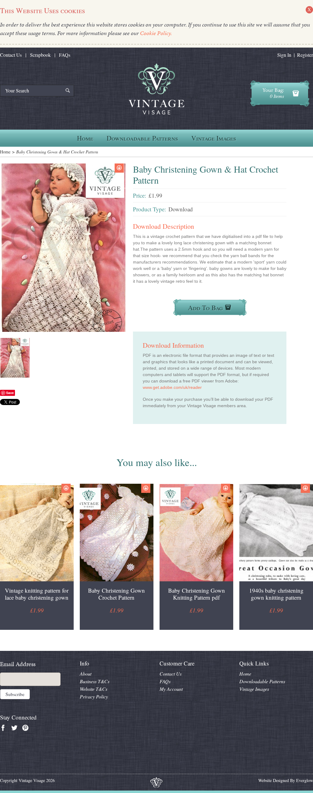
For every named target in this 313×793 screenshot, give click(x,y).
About (85, 673)
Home (85, 138)
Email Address (17, 664)
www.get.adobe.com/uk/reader (172, 387)
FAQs (64, 55)
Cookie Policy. (156, 33)
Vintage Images (213, 138)
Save (10, 392)
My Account (171, 689)
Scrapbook (40, 55)
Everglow (304, 780)
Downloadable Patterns (142, 138)
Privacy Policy (94, 696)
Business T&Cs (94, 681)
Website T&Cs (93, 689)
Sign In (284, 55)
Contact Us (11, 55)
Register (305, 55)
